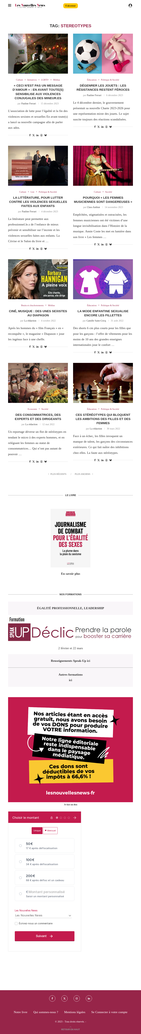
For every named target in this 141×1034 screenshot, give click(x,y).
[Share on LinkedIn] (37, 135)
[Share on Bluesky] (45, 135)
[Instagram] (77, 998)
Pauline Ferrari (28, 103)
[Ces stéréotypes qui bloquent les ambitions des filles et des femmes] (103, 383)
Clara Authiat (93, 207)
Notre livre (20, 1012)
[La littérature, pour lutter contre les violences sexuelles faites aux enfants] (38, 166)
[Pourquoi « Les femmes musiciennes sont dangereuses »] (103, 166)
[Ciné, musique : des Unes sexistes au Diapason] (38, 279)
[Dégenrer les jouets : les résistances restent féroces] (103, 54)
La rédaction (30, 320)
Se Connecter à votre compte (109, 1012)
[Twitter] (64, 998)
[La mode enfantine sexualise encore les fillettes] (103, 279)
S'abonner (70, 5)
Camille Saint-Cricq (96, 320)
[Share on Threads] (41, 135)
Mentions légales (74, 1012)
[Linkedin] (89, 998)
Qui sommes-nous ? (45, 1012)
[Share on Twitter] (33, 135)
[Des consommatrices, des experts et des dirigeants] (38, 383)
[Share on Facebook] (30, 135)
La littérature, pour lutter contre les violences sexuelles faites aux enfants (38, 202)
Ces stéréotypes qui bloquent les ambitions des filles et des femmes (103, 419)
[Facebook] (52, 998)
